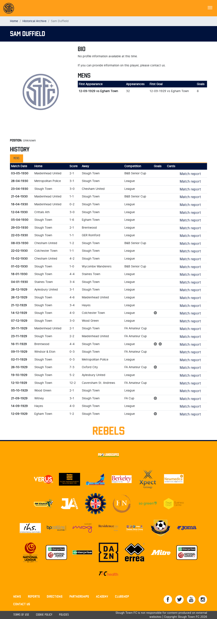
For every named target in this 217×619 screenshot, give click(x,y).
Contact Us (21, 604)
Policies (64, 614)
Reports (34, 596)
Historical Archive (34, 21)
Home (14, 21)
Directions (55, 596)
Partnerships (79, 596)
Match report (190, 174)
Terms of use (21, 614)
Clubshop (122, 596)
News (17, 596)
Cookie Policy (44, 614)
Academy (102, 596)
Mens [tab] (16, 158)
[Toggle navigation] (210, 7)
